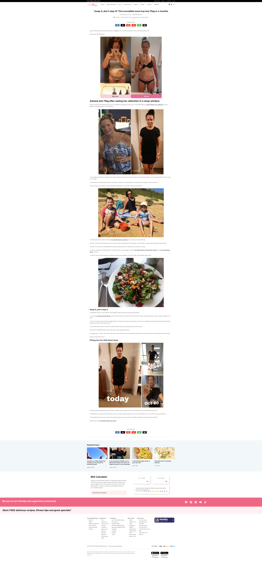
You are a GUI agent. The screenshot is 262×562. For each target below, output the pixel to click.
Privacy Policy (104, 523)
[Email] (144, 25)
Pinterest (114, 531)
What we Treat (127, 4)
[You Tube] (200, 502)
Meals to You (132, 536)
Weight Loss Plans (111, 4)
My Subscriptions (143, 525)
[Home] (114, 17)
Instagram (114, 529)
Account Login (142, 520)
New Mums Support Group (118, 527)
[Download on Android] (164, 553)
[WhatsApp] (139, 25)
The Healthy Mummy (92, 518)
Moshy (102, 4)
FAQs (174, 1)
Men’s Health (132, 534)
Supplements (132, 529)
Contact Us (169, 1)
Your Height (142, 478)
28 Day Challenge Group (118, 525)
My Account (140, 518)
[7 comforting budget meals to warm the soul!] (142, 453)
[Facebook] (117, 25)
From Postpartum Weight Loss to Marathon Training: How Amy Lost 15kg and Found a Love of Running (120, 462)
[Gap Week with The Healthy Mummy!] (165, 453)
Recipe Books (132, 531)
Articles (149, 4)
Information (103, 518)
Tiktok (113, 534)
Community (156, 4)
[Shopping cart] (169, 4)
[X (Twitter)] (123, 25)
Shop (120, 4)
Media (90, 522)
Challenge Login (143, 522)
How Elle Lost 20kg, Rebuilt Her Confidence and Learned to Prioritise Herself (96, 462)
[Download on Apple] (155, 553)
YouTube (114, 532)
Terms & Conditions (118, 546)
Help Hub (103, 534)
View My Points (143, 527)
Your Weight (160, 478)
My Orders (141, 523)
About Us (163, 1)
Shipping (103, 532)
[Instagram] (191, 502)
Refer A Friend (157, 1)
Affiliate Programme (94, 523)
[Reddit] (134, 25)
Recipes (142, 4)
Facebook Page (115, 523)
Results (136, 4)
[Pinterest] (128, 25)
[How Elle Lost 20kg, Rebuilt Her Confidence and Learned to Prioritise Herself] (97, 453)
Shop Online (131, 518)
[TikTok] (205, 502)
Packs (130, 532)
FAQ (102, 520)
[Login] (171, 4)
